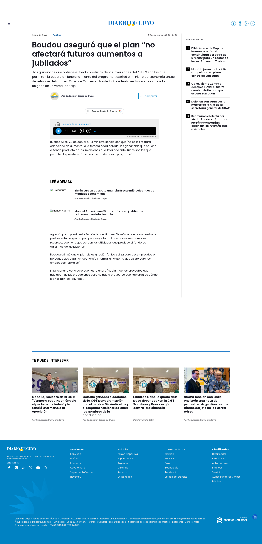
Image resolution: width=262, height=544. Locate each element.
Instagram (16, 468)
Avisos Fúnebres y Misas (226, 477)
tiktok (23, 468)
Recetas (122, 472)
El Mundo (123, 467)
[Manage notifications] (254, 516)
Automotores (220, 463)
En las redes (125, 477)
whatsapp (45, 468)
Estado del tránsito (176, 477)
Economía (76, 463)
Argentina (123, 463)
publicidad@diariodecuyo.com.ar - (35, 521)
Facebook (9, 468)
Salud (168, 463)
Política (57, 35)
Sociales (170, 458)
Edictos (216, 481)
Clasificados (219, 454)
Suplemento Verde (81, 472)
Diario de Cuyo (39, 35)
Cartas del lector (175, 449)
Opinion (169, 454)
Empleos (217, 467)
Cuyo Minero (77, 467)
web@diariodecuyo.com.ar (153, 518)
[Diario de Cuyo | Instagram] (240, 23)
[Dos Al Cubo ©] (232, 522)
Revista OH (76, 477)
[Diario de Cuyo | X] (246, 23)
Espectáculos (126, 458)
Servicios (217, 472)
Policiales (123, 449)
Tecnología (171, 467)
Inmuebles (218, 458)
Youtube (38, 468)
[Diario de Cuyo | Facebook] (233, 23)
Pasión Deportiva (128, 454)
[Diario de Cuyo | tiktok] (253, 23)
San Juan (75, 454)
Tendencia (171, 472)
